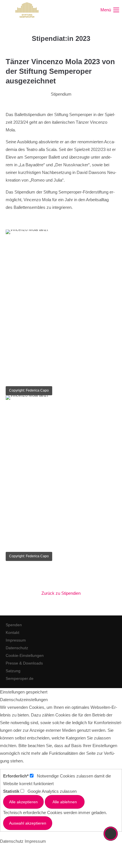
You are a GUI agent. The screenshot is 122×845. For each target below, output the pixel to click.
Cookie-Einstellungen (25, 655)
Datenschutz (17, 648)
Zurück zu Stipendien (61, 593)
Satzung (13, 671)
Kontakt (12, 632)
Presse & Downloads (24, 663)
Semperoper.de (19, 678)
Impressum (16, 640)
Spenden (14, 625)
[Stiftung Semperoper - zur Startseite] (27, 10)
